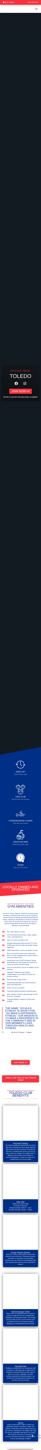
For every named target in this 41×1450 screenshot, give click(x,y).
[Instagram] (24, 383)
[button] (36, 9)
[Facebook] (16, 383)
